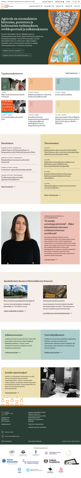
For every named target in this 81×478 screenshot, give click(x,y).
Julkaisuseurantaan (11, 352)
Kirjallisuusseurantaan (51, 352)
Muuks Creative (76, 441)
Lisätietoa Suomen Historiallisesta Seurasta (15, 55)
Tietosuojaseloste (6, 441)
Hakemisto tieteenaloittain (36, 424)
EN (79, 1)
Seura (76, 6)
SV (76, 1)
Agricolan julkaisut (34, 6)
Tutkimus (58, 6)
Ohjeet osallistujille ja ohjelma (13, 311)
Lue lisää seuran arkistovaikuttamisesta (56, 313)
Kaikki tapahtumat (71, 73)
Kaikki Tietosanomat (51, 195)
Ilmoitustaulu (48, 6)
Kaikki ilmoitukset (7, 187)
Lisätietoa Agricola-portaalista (11, 50)
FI (73, 1)
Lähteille (67, 6)
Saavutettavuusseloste (34, 441)
